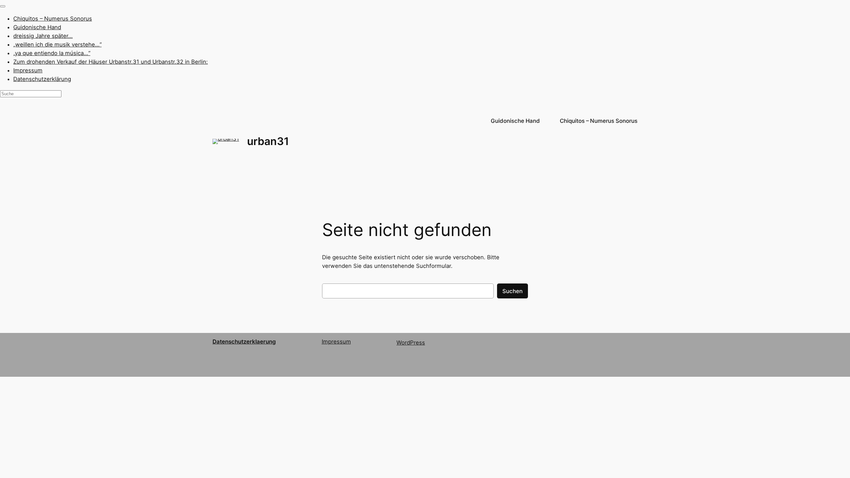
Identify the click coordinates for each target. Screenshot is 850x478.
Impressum (336, 341)
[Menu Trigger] (2, 6)
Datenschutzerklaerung (244, 341)
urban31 (268, 141)
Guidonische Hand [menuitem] (37, 27)
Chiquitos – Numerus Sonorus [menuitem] (52, 18)
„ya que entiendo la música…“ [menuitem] (51, 53)
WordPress (410, 342)
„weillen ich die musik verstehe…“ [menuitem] (57, 44)
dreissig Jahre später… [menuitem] (43, 36)
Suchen (512, 291)
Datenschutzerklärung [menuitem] (42, 79)
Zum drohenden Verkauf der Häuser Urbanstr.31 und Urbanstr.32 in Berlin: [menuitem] (110, 61)
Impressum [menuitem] (27, 70)
